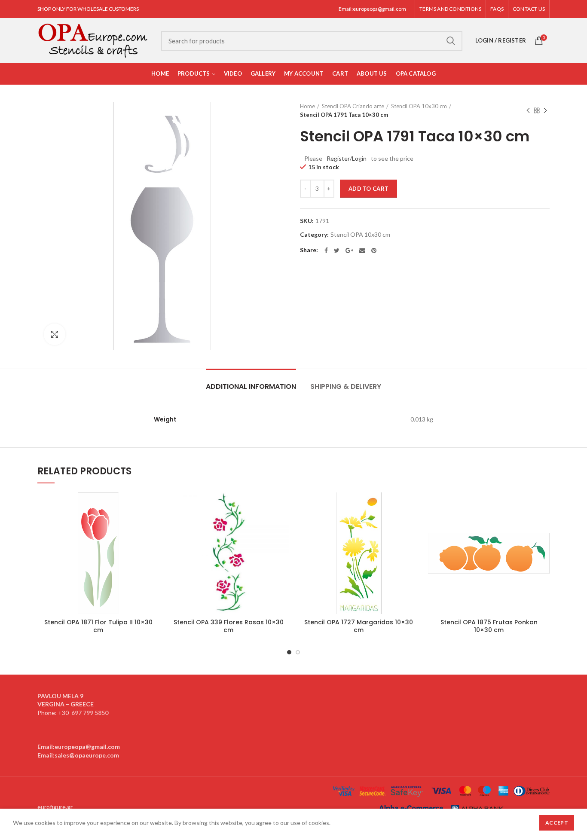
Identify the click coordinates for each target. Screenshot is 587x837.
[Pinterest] (373, 250)
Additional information (251, 386)
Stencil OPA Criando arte (353, 106)
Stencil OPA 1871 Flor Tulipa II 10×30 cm (98, 626)
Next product (545, 110)
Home (307, 106)
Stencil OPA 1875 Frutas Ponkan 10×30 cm (489, 626)
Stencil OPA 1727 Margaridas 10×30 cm (358, 626)
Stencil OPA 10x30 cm (419, 106)
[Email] (362, 250)
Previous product (528, 110)
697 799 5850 (89, 712)
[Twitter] (336, 250)
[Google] (349, 250)
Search (451, 41)
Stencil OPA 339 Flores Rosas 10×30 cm (229, 626)
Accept (556, 822)
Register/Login (347, 158)
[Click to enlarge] (54, 334)
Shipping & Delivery (345, 386)
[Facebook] (326, 250)
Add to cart (368, 188)
